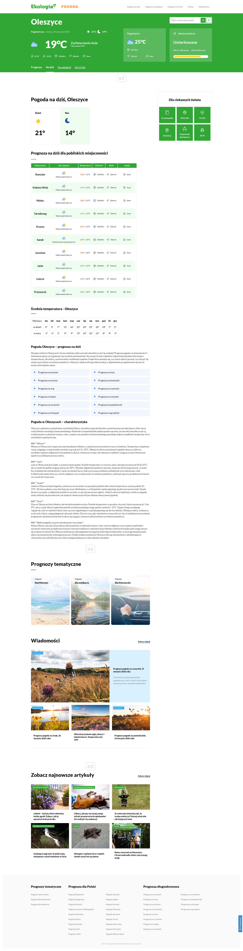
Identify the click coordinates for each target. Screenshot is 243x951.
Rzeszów (40, 174)
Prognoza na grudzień (108, 412)
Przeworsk (40, 291)
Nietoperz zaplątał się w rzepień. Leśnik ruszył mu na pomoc (89, 855)
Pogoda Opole (112, 900)
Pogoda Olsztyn (113, 895)
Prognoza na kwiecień (108, 380)
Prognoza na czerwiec (108, 388)
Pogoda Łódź (74, 929)
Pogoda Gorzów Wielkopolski (81, 909)
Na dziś (50, 67)
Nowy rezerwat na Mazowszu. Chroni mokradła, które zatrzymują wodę (131, 855)
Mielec (40, 200)
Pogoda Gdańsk (75, 904)
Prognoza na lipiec (47, 396)
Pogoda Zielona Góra (115, 934)
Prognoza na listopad (48, 412)
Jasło (40, 265)
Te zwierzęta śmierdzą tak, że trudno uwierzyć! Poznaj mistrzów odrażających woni (130, 816)
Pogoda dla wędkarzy (40, 904)
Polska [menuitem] (191, 6)
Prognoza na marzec (48, 380)
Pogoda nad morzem (40, 895)
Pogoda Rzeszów (113, 909)
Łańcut (40, 278)
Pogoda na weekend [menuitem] (154, 6)
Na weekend (64, 67)
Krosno (40, 226)
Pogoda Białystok (76, 895)
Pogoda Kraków (75, 924)
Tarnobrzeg (40, 213)
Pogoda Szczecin (113, 914)
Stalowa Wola (40, 187)
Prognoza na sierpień (108, 396)
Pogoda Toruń (112, 919)
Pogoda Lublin (74, 934)
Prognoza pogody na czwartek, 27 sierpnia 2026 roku (128, 670)
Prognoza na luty (106, 372)
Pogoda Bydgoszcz (76, 900)
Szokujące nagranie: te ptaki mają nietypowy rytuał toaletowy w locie (50, 855)
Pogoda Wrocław (113, 929)
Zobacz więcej (144, 641)
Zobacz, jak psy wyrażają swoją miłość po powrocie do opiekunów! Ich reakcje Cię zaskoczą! (90, 816)
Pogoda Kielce (74, 919)
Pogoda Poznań (112, 904)
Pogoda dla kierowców (40, 900)
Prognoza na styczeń (48, 372)
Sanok (40, 239)
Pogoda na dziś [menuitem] (133, 6)
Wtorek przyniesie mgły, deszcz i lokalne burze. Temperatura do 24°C (89, 737)
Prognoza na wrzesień (48, 404)
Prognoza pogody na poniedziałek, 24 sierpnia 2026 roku (130, 737)
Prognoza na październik (110, 404)
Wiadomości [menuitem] (204, 6)
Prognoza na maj (46, 388)
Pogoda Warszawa (114, 924)
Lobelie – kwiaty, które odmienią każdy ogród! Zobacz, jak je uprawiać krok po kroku (49, 816)
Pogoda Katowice (76, 914)
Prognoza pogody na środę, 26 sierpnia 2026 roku (47, 737)
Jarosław (40, 252)
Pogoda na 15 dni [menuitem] (175, 6)
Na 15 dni (80, 67)
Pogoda (69, 7)
